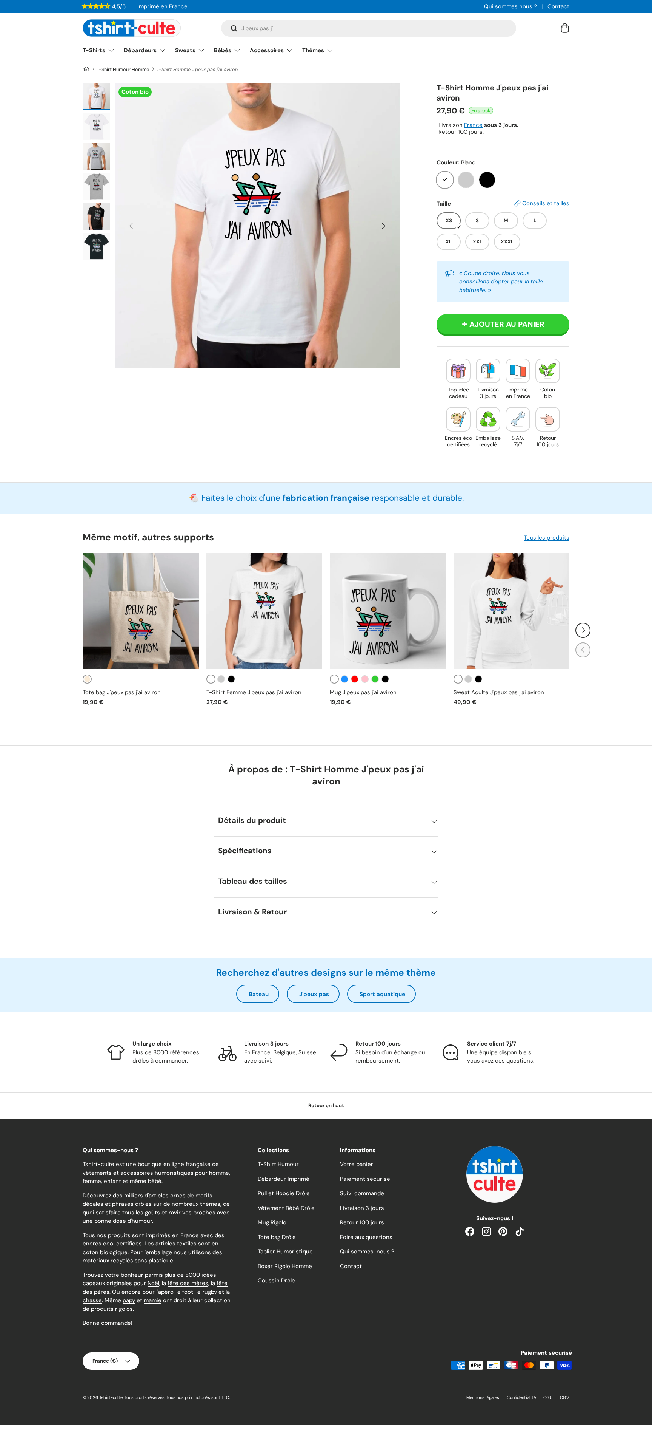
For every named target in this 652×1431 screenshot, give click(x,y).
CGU (547, 1397)
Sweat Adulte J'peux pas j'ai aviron (499, 692)
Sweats (185, 50)
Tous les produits (546, 537)
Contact (558, 6)
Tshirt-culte (111, 1397)
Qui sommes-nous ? (367, 1251)
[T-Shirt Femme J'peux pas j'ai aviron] (264, 611)
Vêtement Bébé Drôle (286, 1208)
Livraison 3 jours (362, 1208)
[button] (565, 28)
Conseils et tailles (545, 203)
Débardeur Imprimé (283, 1179)
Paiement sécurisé (365, 1179)
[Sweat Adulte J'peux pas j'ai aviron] (512, 611)
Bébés (222, 50)
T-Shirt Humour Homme (123, 69)
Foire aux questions (366, 1237)
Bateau (259, 994)
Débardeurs (140, 50)
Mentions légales (482, 1397)
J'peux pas (314, 994)
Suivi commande (362, 1193)
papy (129, 1300)
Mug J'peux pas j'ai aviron (363, 692)
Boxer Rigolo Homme (285, 1266)
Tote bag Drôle (277, 1237)
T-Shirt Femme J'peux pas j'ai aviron (253, 692)
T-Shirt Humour (278, 1164)
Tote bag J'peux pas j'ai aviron (122, 692)
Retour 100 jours (362, 1222)
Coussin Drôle (276, 1280)
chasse (92, 1300)
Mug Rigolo (272, 1222)
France (473, 125)
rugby (209, 1292)
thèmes (210, 1204)
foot (188, 1292)
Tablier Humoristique (285, 1251)
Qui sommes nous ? (510, 6)
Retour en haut (326, 1105)
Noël (153, 1283)
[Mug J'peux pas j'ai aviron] (388, 611)
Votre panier (356, 1164)
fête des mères (188, 1283)
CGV (564, 1397)
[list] (257, 225)
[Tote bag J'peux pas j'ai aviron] (141, 611)
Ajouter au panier (506, 324)
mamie (152, 1300)
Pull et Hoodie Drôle (284, 1193)
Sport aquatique (382, 994)
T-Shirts (94, 50)
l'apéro (165, 1292)
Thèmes (313, 50)
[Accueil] (86, 69)
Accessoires (267, 50)
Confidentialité (521, 1397)
